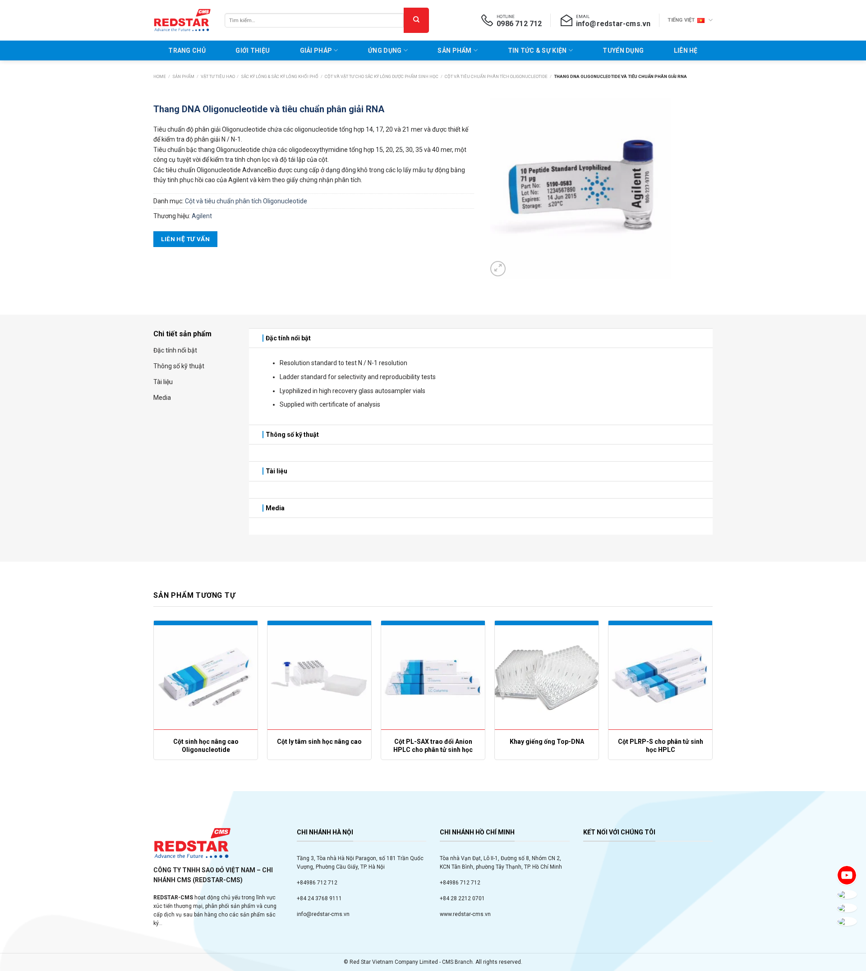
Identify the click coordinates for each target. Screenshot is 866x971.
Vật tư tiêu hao (218, 76)
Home (159, 76)
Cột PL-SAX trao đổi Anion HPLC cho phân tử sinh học (433, 745)
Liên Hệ (686, 50)
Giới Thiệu (252, 50)
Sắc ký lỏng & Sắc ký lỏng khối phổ (279, 76)
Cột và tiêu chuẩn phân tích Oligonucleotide (496, 76)
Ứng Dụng (384, 50)
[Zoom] (498, 268)
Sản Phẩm (454, 50)
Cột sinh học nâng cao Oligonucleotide (206, 745)
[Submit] (416, 20)
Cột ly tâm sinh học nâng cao (319, 741)
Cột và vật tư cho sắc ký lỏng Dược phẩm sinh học (381, 76)
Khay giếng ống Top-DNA (547, 741)
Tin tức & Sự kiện (537, 50)
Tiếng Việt (681, 20)
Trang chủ (187, 50)
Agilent (202, 216)
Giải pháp (316, 50)
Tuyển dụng (623, 50)
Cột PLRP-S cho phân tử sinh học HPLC (660, 745)
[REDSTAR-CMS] (182, 20)
